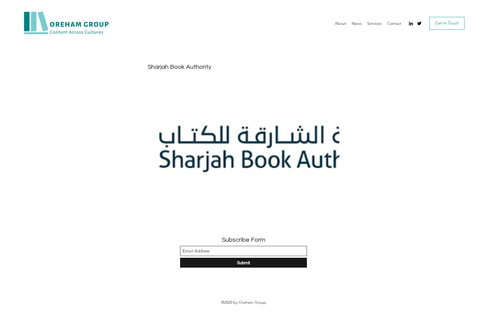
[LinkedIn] (411, 23)
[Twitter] (419, 23)
